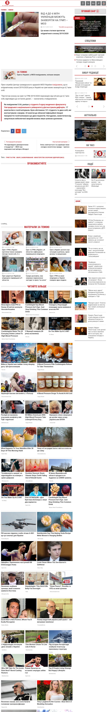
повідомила (57, 85)
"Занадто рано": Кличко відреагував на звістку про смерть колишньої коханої (97, 306)
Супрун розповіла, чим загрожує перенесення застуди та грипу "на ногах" (36, 278)
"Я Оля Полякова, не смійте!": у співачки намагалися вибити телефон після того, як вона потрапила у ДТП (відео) (96, 225)
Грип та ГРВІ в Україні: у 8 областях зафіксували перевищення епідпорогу (35, 252)
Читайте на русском (66, 26)
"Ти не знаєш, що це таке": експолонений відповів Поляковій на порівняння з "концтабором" (96, 252)
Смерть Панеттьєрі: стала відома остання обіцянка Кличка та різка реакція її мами (96, 318)
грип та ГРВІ (10, 157)
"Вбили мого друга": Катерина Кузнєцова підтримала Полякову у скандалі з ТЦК (97, 293)
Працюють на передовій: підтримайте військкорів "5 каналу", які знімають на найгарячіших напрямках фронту (83, 87)
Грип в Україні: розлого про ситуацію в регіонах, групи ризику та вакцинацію (60, 252)
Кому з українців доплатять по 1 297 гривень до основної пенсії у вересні (96, 239)
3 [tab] (92, 66)
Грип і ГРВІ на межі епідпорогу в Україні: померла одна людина (58, 278)
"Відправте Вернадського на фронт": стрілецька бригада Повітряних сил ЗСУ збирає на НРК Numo (82, 100)
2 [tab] (98, 36)
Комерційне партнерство (79, 152)
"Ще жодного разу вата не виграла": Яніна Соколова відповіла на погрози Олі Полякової (97, 281)
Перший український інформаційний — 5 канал (7, 3)
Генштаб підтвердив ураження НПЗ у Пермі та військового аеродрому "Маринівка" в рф (90, 62)
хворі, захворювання (24, 157)
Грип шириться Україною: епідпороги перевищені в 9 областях (12, 278)
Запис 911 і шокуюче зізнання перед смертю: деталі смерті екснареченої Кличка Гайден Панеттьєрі (97, 210)
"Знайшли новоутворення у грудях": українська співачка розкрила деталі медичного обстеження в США (95, 267)
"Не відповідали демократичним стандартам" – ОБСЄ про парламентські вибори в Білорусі (16, 147)
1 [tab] (82, 36)
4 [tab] (95, 66)
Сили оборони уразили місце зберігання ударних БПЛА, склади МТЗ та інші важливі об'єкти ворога (90, 57)
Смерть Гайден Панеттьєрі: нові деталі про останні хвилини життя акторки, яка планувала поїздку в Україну (97, 333)
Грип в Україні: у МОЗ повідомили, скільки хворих (38, 75)
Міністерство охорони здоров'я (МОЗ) (49, 157)
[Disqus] (37, 196)
